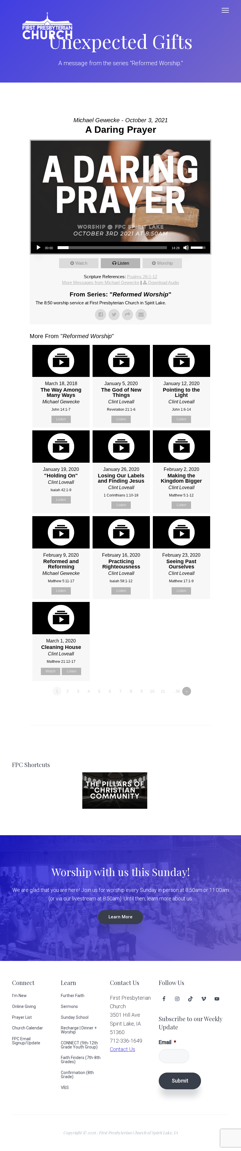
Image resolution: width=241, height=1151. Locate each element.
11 (163, 691)
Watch (81, 263)
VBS (65, 1087)
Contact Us (122, 1049)
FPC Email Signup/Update (26, 1041)
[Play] (38, 248)
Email (167, 1042)
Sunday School (74, 1017)
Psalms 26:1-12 (142, 276)
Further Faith (72, 996)
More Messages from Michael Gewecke (100, 282)
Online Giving (24, 1006)
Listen (123, 263)
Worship (165, 263)
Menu (225, 10)
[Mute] (186, 248)
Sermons (69, 1006)
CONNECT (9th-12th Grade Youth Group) (79, 1045)
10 (152, 691)
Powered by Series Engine (189, 707)
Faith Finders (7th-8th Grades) (81, 1060)
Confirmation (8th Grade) (77, 1075)
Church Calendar (27, 1028)
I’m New (19, 996)
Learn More (120, 917)
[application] (120, 248)
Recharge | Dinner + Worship (79, 1030)
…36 (175, 691)
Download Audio (163, 282)
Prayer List (22, 1017)
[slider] (112, 247)
